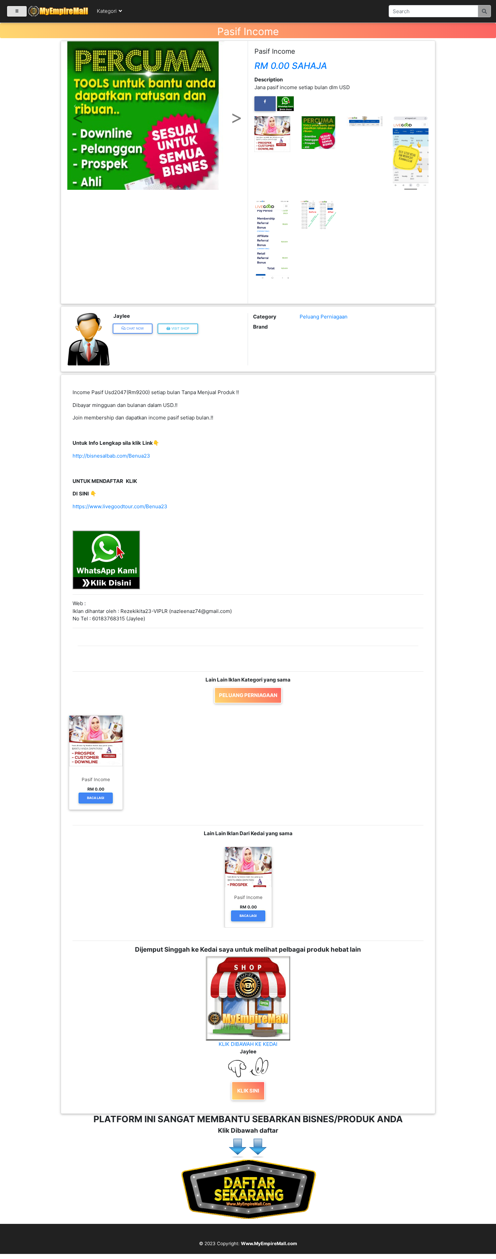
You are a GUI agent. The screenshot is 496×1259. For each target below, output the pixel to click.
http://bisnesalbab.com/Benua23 (111, 456)
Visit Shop (179, 328)
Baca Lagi (95, 798)
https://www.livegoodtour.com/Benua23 (120, 506)
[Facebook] (265, 103)
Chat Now (135, 328)
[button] (75, 106)
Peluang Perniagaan (324, 316)
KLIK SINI (248, 1090)
